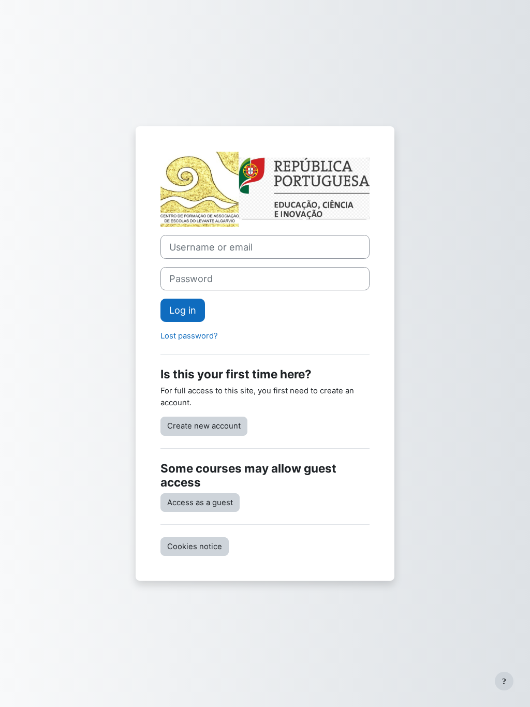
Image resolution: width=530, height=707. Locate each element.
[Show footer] (504, 681)
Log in (182, 310)
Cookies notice (194, 546)
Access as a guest (200, 502)
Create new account (204, 426)
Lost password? (189, 336)
